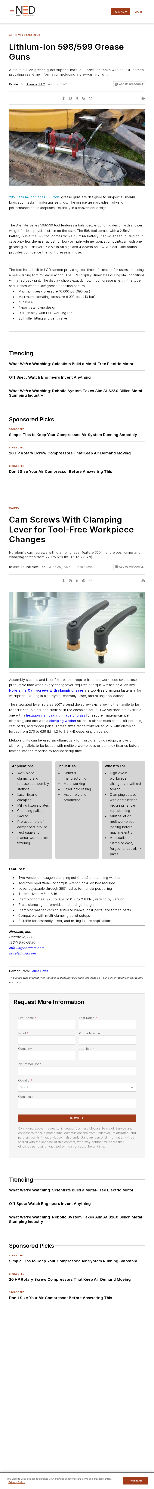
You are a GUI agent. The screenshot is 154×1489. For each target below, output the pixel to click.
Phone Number (89, 1033)
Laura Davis (39, 971)
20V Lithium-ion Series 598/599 (34, 197)
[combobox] (77, 1087)
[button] (12, 12)
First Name (27, 1018)
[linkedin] (70, 98)
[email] (90, 98)
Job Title (86, 1049)
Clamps (14, 507)
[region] (77, 1480)
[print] (143, 98)
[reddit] (84, 98)
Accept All (136, 1480)
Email (23, 1033)
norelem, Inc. (36, 567)
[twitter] (77, 98)
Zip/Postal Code (29, 1064)
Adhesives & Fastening (24, 35)
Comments (25, 1097)
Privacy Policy (16, 1482)
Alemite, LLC (35, 84)
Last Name (88, 1018)
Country (25, 1080)
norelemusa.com (22, 953)
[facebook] (63, 98)
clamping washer (62, 721)
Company (25, 1049)
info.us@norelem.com (26, 948)
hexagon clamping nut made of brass (55, 715)
